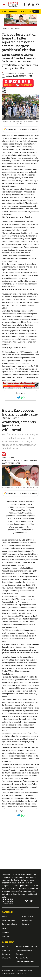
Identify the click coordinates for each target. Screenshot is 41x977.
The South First (7, 29)
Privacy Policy (7, 950)
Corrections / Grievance (24, 950)
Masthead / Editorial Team (25, 962)
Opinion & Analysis (8, 920)
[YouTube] (37, 4)
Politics (23, 11)
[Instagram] (33, 4)
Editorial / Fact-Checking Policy (26, 946)
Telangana (6, 936)
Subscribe (13, 11)
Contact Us (6, 954)
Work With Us (6, 958)
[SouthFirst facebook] (24, 4)
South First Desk (8, 458)
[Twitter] (29, 4)
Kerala (17, 29)
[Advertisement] (20, 848)
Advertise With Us (22, 958)
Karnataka (25, 924)
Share (4, 88)
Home (4, 11)
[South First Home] (13, 4)
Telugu (35, 11)
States (4, 916)
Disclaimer (19, 954)
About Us (5, 946)
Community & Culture (9, 924)
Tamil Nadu (6, 932)
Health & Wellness (28, 916)
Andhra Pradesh (27, 920)
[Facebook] (37, 901)
